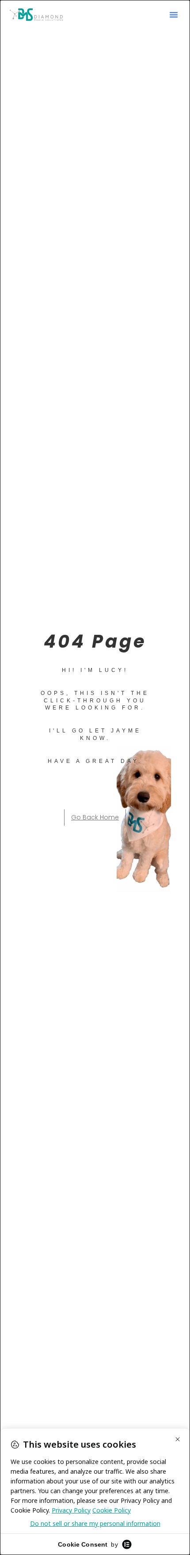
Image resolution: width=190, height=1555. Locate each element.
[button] (173, 14)
